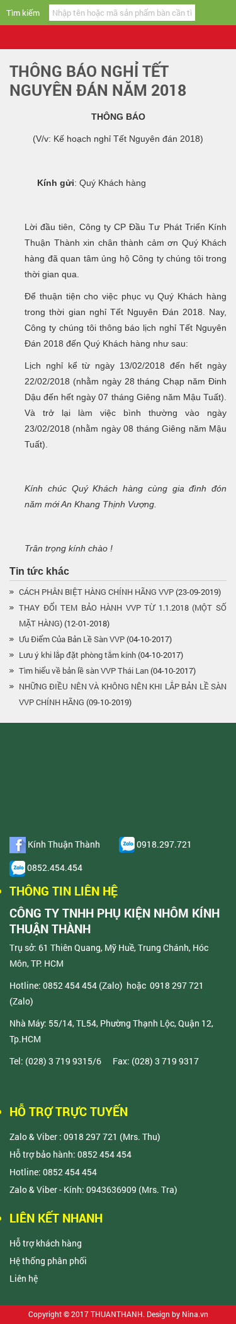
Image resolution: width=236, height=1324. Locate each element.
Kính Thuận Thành (63, 844)
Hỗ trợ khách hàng (45, 1243)
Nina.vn (195, 1314)
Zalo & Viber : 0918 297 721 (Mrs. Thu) (84, 1137)
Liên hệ (23, 1278)
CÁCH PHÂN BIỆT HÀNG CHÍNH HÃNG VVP (96, 591)
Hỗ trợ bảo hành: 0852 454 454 (70, 1154)
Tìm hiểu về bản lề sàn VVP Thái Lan (84, 670)
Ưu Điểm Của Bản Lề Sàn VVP (72, 639)
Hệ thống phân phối (48, 1261)
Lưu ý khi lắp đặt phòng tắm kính (77, 654)
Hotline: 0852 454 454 (53, 1172)
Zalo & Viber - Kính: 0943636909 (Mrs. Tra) (93, 1189)
